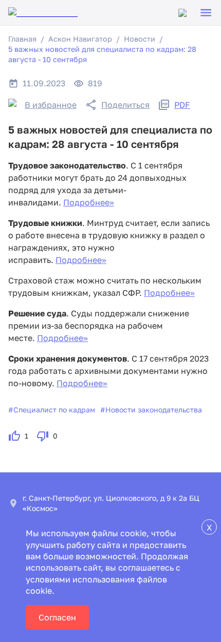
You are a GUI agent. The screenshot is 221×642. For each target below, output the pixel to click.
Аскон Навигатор (80, 38)
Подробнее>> (88, 202)
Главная (22, 38)
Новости (139, 38)
